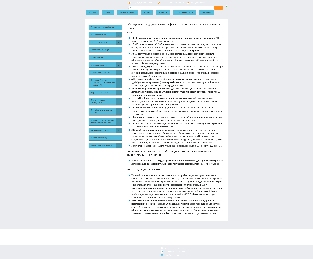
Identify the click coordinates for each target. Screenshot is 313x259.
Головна (92, 12)
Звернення (206, 12)
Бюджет (147, 12)
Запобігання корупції (184, 12)
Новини (108, 12)
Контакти (163, 12)
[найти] (218, 8)
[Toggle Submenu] (119, 34)
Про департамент (127, 12)
